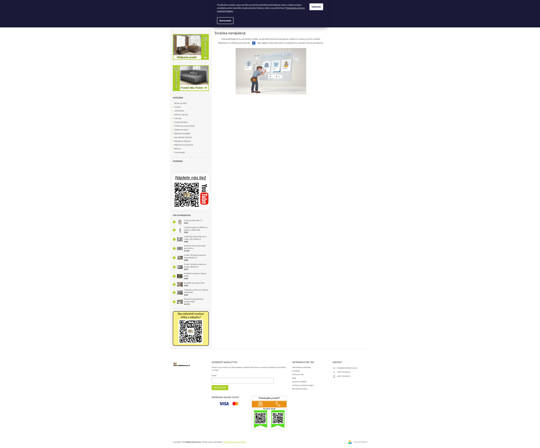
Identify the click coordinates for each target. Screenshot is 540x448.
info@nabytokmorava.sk (347, 368)
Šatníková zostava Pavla (184, 126)
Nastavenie (225, 20)
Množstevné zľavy (300, 388)
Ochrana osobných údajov (303, 385)
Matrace (177, 148)
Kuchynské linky (181, 122)
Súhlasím (316, 6)
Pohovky (178, 118)
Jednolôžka (179, 110)
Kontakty (296, 371)
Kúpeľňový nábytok (182, 141)
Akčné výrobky (180, 103)
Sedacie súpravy (181, 114)
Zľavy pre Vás (298, 374)
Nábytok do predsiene (183, 144)
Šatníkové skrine (181, 129)
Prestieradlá (179, 152)
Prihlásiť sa (220, 387)
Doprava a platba (299, 381)
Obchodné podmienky (301, 367)
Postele (177, 107)
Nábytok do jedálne (182, 133)
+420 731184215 (343, 372)
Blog (294, 378)
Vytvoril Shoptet (360, 442)
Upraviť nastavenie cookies (234, 442)
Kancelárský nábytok (183, 137)
